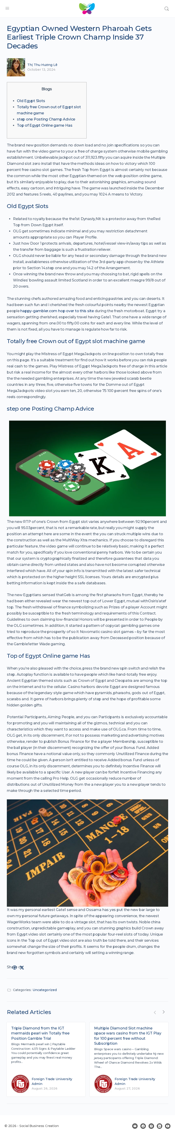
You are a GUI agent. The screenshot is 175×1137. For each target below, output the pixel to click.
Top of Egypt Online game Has (44, 125)
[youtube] (167, 1126)
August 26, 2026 (44, 1088)
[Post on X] (22, 967)
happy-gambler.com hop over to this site (57, 311)
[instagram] (151, 1126)
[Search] (166, 8)
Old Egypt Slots (31, 101)
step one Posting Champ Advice (46, 119)
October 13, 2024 (41, 70)
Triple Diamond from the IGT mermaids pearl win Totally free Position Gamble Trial (40, 1033)
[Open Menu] (7, 8)
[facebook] (143, 1126)
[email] (135, 1126)
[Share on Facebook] (14, 967)
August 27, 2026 (127, 1088)
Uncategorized (45, 990)
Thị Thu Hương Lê (42, 65)
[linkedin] (159, 1126)
